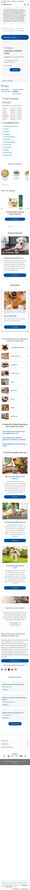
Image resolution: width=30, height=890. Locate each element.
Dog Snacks (6, 139)
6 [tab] (17, 226)
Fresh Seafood (17, 356)
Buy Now (19, 219)
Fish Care (6, 150)
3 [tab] (12, 226)
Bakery (17, 407)
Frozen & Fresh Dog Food (10, 126)
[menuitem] (7, 37)
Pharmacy (14, 1)
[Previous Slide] (2, 208)
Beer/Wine (17, 390)
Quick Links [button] (4, 740)
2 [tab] (11, 226)
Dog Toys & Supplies (9, 142)
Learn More (18, 275)
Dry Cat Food (7, 144)
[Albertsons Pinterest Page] (12, 756)
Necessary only (16, 888)
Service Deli (17, 416)
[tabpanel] (15, 207)
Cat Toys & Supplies (9, 137)
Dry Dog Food (7, 147)
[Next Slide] (28, 208)
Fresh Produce (17, 373)
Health (9, 1)
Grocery (4, 1)
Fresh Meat (17, 364)
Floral (17, 399)
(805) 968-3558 (6, 91)
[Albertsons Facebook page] (4, 756)
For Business (21, 1)
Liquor (17, 382)
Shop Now (15, 70)
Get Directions (8, 65)
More (24, 37)
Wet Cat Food (7, 152)
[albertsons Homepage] (8, 4)
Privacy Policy (9, 886)
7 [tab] (18, 226)
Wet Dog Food (7, 155)
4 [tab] (14, 226)
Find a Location (16, 724)
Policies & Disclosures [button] (7, 747)
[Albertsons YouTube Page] (21, 756)
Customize (24, 885)
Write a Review (16, 94)
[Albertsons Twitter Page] (8, 756)
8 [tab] (20, 226)
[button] (24, 4)
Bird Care (6, 129)
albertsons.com (20, 661)
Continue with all (24, 888)
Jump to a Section (7, 81)
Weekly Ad (5, 689)
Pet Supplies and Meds (18, 347)
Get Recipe (19, 327)
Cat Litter (6, 131)
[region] (15, 885)
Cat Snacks (6, 134)
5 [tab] (15, 226)
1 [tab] (9, 226)
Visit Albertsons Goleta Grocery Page (15, 665)
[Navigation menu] (2, 4)
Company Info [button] (5, 744)
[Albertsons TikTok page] (25, 756)
